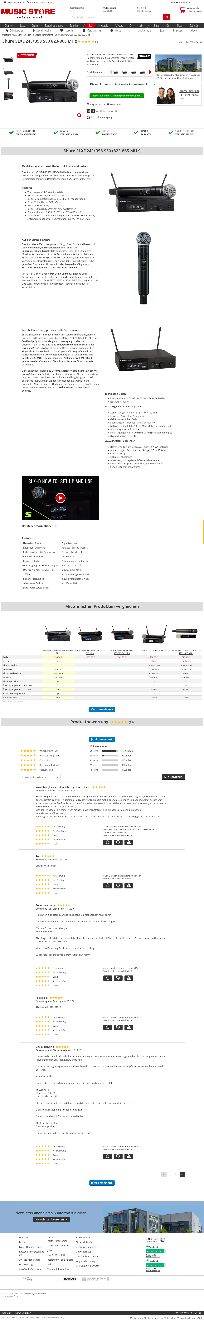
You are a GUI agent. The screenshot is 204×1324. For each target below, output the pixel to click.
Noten (180, 25)
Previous (110, 72)
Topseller (69, 30)
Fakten (22, 1242)
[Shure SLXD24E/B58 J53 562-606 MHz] (125, 72)
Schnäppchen (16, 30)
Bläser (157, 25)
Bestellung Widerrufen (87, 1265)
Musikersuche (144, 30)
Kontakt (6, 1312)
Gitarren (9, 25)
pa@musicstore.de (15, 2)
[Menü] (165, 1237)
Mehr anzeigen (101, 709)
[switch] (162, 1240)
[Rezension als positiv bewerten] (107, 842)
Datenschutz (170, 1318)
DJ (131, 25)
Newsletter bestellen (50, 1219)
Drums (35, 25)
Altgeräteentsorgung (101, 117)
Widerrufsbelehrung (187, 1318)
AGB (200, 1318)
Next (150, 72)
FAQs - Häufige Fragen (30, 1246)
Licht (140, 25)
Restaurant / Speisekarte (60, 1259)
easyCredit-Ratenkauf (30, 1269)
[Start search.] (166, 17)
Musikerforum (136, 1318)
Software (118, 25)
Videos (51, 1264)
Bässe (22, 25)
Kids (168, 25)
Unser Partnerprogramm (57, 1239)
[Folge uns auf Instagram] (195, 1312)
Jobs (162, 30)
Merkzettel (115, 104)
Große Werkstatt (56, 1255)
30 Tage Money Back (29, 1259)
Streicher (74, 25)
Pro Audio (103, 25)
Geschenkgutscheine (87, 1256)
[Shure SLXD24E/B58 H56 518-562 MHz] (142, 72)
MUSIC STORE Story (57, 1245)
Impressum (158, 1318)
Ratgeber (177, 30)
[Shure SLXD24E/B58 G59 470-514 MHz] (116, 72)
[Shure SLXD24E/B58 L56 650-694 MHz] (133, 72)
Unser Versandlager (86, 1246)
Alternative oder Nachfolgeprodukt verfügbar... (117, 95)
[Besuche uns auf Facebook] (192, 1312)
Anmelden (183, 2)
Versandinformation (58, 1269)
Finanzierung (26, 1264)
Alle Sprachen (173, 777)
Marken (118, 30)
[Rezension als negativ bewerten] (118, 842)
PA (90, 25)
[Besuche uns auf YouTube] (200, 1312)
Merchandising (94, 30)
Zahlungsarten (83, 1237)
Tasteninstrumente (54, 25)
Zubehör (194, 25)
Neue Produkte (43, 30)
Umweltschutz (83, 1251)
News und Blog (23, 1312)
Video (194, 30)
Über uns (24, 1237)
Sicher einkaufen (84, 1242)
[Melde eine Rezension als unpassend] (128, 842)
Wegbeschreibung (85, 1261)
